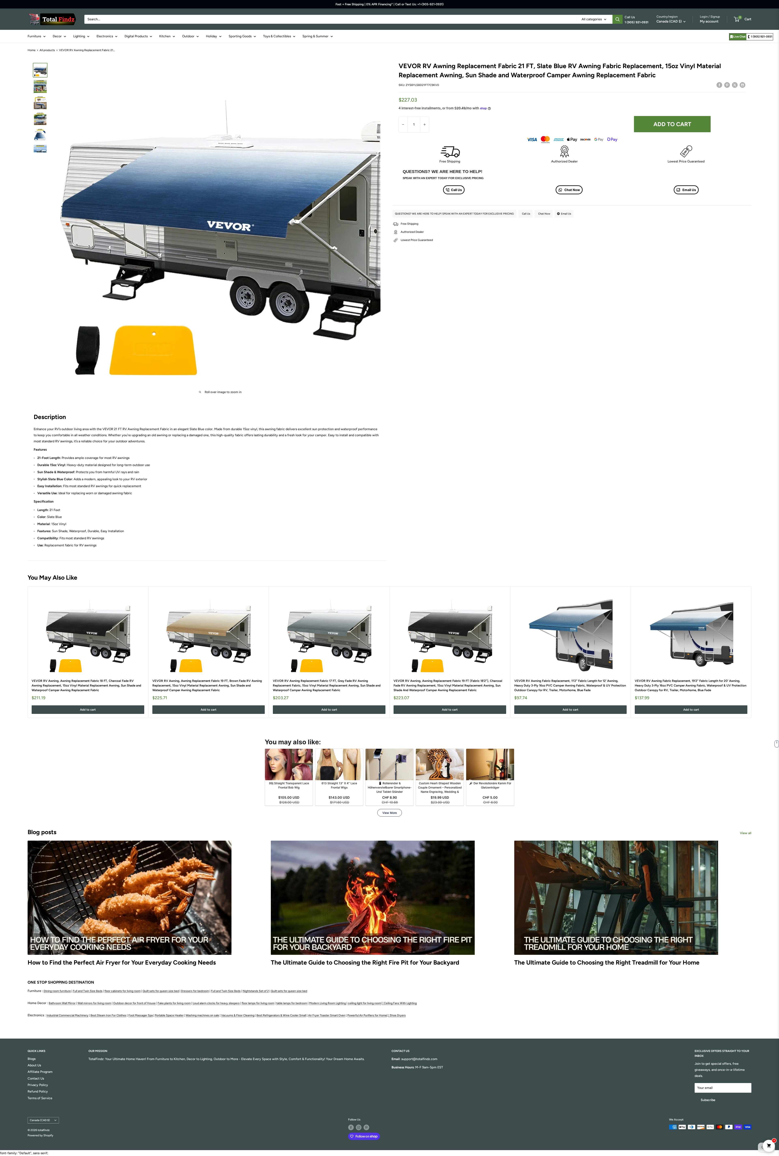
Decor (57, 36)
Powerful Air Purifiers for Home (367, 1015)
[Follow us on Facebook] (351, 1127)
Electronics (105, 36)
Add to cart (672, 124)
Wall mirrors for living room (94, 1003)
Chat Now (572, 190)
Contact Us (36, 1078)
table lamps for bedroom (291, 1003)
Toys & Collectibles (277, 36)
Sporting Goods (240, 36)
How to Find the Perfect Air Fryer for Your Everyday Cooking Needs (122, 962)
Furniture (34, 36)
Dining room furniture (57, 991)
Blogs (32, 1059)
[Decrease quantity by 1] (403, 124)
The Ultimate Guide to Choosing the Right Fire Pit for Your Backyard (365, 962)
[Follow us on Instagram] (359, 1127)
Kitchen (165, 36)
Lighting (79, 36)
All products (47, 50)
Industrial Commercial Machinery (67, 1015)
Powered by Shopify (40, 1135)
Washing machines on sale (202, 1015)
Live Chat (739, 36)
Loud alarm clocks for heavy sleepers (216, 1003)
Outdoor (188, 36)
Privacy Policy (38, 1085)
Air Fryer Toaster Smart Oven (326, 1015)
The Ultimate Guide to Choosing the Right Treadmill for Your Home (606, 962)
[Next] (751, 651)
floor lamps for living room (258, 1003)
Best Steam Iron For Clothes (108, 1015)
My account (709, 21)
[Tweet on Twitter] (735, 85)
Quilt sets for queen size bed (161, 991)
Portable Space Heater (169, 1015)
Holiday (211, 36)
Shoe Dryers (398, 1015)
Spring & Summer (315, 36)
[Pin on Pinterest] (727, 85)
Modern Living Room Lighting (327, 1003)
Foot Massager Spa (140, 1015)
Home (32, 50)
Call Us (456, 190)
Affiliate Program (40, 1072)
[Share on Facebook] (719, 85)
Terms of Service (40, 1098)
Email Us (689, 190)
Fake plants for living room (174, 1003)
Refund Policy (38, 1091)
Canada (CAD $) (40, 1120)
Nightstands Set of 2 (256, 991)
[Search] (617, 19)
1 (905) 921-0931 (761, 36)
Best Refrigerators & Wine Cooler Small (281, 1015)
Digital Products (136, 36)
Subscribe (708, 1100)
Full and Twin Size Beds (87, 991)
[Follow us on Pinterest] (366, 1127)
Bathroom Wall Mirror (62, 1003)
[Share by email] (742, 85)
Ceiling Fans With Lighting (400, 1003)
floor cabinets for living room (122, 991)
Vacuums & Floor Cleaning (237, 1015)
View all (746, 833)
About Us (34, 1065)
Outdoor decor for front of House (134, 1003)
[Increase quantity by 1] (424, 124)
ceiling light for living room (364, 1003)
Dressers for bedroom (195, 991)
